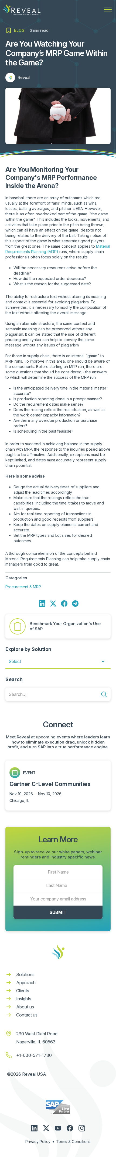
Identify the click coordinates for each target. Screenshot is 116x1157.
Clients (22, 990)
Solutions (25, 974)
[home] (21, 9)
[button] (108, 9)
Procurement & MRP (23, 586)
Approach (26, 982)
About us (25, 1006)
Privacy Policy (37, 1141)
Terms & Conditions (73, 1141)
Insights (23, 998)
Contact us (26, 1015)
